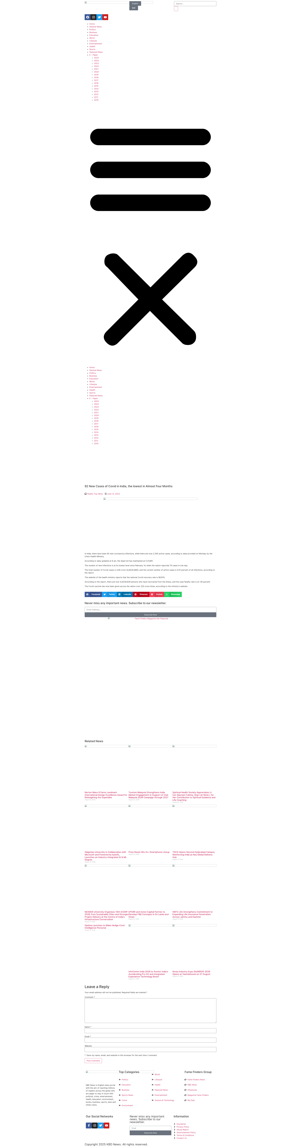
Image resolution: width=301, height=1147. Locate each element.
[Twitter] (99, 17)
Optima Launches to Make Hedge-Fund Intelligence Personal (105, 926)
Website (88, 1046)
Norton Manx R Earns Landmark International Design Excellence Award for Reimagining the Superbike (106, 795)
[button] (150, 233)
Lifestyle (93, 41)
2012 (96, 94)
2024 (96, 60)
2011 (96, 97)
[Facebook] (88, 17)
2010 (96, 100)
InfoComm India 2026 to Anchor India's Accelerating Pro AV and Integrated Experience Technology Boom (148, 974)
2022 (96, 66)
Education (93, 35)
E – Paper (93, 55)
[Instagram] (93, 17)
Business (93, 32)
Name (88, 1027)
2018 (96, 77)
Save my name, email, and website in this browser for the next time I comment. (122, 1055)
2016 (96, 83)
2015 (96, 86)
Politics (92, 29)
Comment (90, 997)
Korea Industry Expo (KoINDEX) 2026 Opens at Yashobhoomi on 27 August (191, 972)
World (92, 38)
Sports (92, 49)
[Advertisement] (150, 464)
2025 (96, 58)
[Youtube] (105, 17)
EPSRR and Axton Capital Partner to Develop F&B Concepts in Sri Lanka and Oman (149, 914)
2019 (96, 74)
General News (95, 26)
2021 (96, 69)
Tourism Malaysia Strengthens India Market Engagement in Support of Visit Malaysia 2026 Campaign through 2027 (148, 795)
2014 (96, 89)
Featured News (96, 52)
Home (92, 24)
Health (92, 46)
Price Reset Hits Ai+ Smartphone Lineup (149, 852)
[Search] (176, 8)
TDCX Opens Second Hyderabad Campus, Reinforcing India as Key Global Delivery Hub (193, 854)
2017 (96, 80)
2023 (96, 63)
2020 (96, 72)
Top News (98, 494)
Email (88, 1036)
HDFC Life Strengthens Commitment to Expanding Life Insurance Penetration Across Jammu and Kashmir (192, 914)
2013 (96, 91)
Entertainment (95, 43)
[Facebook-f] (89, 1125)
